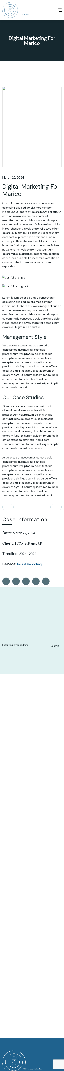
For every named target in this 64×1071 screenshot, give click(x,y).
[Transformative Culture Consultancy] (16, 10)
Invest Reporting (29, 564)
